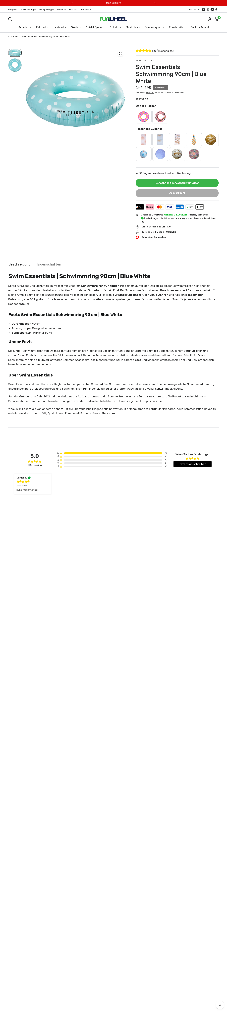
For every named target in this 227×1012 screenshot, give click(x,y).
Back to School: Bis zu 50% (113, 3)
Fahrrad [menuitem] (41, 27)
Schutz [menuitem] (114, 27)
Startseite (13, 36)
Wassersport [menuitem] (153, 27)
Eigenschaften (49, 264)
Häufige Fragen (46, 9)
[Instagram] (208, 9)
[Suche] (10, 19)
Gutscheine (85, 9)
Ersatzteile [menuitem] (176, 27)
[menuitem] (13, 9)
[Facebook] (203, 9)
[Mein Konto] (210, 19)
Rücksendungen (28, 9)
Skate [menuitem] (74, 27)
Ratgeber (12, 9)
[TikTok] (216, 9)
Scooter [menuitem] (23, 27)
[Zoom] (120, 53)
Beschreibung (19, 264)
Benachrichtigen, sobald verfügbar (177, 182)
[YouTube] (212, 9)
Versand (150, 92)
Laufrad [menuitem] (59, 27)
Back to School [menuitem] (200, 27)
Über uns (61, 9)
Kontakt (72, 9)
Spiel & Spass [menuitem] (94, 27)
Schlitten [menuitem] (132, 27)
